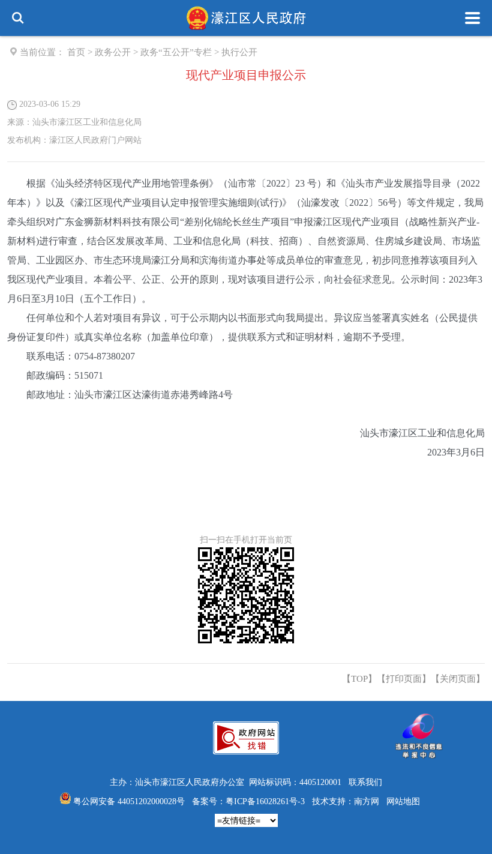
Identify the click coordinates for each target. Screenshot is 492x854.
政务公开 (113, 52)
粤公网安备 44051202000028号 (129, 801)
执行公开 (239, 52)
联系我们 (365, 782)
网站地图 (403, 801)
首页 (76, 52)
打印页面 (404, 679)
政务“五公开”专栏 (176, 52)
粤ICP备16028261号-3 (265, 801)
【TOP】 (359, 679)
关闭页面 (458, 679)
